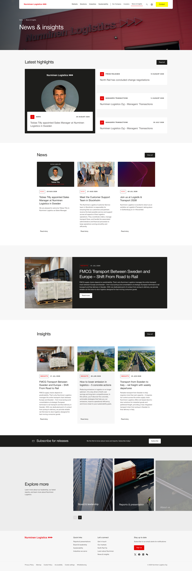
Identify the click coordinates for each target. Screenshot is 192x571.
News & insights (103, 554)
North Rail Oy (102, 548)
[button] (161, 62)
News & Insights (137, 4)
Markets (75, 4)
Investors (126, 4)
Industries (92, 4)
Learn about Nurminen (106, 551)
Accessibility (58, 565)
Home (21, 20)
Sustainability (103, 4)
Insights (84, 265)
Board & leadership (80, 545)
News (42, 191)
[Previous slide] (75, 517)
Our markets (102, 545)
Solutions (83, 4)
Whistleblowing (81, 565)
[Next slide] (80, 517)
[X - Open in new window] (135, 554)
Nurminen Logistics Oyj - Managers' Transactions (126, 104)
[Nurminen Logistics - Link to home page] (35, 4)
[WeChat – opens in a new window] (147, 554)
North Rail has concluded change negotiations (125, 80)
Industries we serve (80, 551)
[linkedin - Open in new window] (143, 554)
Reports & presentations (81, 541)
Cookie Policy (48, 565)
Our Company (116, 4)
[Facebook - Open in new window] (139, 554)
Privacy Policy (29, 565)
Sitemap (38, 565)
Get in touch (102, 541)
